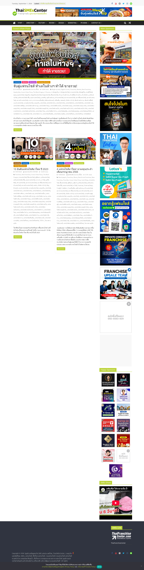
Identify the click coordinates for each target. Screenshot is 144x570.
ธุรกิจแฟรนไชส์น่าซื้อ (24, 97)
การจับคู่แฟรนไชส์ (64, 92)
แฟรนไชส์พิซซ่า (67, 215)
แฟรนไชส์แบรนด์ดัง (59, 114)
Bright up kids (56, 89)
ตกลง (99, 567)
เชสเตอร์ (62, 100)
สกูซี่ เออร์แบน (50, 97)
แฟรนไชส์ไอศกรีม (34, 220)
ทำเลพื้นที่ (72, 95)
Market (25, 82)
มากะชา (38, 180)
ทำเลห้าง (78, 95)
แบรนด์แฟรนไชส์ (28, 103)
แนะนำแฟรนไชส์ (18, 103)
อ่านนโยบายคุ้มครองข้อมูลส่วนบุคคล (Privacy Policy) (58, 567)
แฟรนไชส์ (43, 103)
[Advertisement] (116, 350)
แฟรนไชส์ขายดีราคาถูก (31, 106)
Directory (30, 23)
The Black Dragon (38, 92)
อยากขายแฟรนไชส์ (69, 97)
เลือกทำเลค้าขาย (79, 100)
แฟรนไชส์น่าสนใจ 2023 (66, 108)
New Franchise (86, 89)
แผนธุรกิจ (36, 103)
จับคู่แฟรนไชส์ (46, 95)
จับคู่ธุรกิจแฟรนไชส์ (36, 95)
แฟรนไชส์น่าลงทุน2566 (38, 202)
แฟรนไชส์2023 (70, 103)
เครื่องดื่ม (57, 100)
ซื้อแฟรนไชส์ (54, 95)
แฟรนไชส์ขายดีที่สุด (19, 106)
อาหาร (30, 100)
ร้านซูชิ (59, 188)
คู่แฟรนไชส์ (20, 95)
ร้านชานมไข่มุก (88, 185)
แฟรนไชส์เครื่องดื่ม (48, 114)
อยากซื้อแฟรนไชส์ (81, 97)
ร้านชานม (80, 185)
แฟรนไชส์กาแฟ (88, 103)
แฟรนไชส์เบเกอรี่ (39, 218)
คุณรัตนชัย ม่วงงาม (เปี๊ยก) (31, 89)
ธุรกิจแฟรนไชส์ (45, 177)
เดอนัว (35, 185)
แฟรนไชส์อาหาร (37, 114)
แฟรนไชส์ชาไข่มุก (44, 106)
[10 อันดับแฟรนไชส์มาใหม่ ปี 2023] (32, 138)
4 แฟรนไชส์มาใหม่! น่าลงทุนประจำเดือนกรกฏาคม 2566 (74, 170)
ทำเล (60, 95)
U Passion (47, 92)
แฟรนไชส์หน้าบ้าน (34, 215)
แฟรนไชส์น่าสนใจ (54, 108)
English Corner (65, 89)
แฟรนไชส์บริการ (38, 210)
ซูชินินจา (37, 177)
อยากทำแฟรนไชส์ (84, 191)
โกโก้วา (42, 220)
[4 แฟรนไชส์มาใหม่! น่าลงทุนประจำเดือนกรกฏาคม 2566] (75, 138)
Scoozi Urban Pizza (26, 92)
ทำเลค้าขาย (66, 95)
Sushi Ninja (85, 180)
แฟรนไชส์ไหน (79, 114)
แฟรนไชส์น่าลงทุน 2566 (79, 106)
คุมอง (15, 95)
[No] (141, 566)
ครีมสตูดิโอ (82, 92)
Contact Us (95, 23)
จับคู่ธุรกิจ (27, 95)
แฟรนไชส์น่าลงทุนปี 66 (41, 108)
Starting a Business (43, 82)
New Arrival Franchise (84, 177)
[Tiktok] (120, 4)
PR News (84, 23)
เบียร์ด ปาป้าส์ (70, 100)
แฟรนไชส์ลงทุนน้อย (73, 111)
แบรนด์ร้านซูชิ (88, 193)
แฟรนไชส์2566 (79, 103)
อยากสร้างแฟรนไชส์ (22, 100)
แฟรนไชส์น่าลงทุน (67, 106)
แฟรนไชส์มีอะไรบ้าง (51, 111)
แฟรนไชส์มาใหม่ (40, 111)
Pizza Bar (66, 180)
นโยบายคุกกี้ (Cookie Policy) (87, 567)
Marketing (72, 23)
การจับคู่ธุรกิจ (55, 92)
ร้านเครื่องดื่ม (71, 188)
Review (51, 23)
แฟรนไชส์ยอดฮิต (62, 111)
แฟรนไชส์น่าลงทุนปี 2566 (27, 108)
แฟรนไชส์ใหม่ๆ (70, 114)
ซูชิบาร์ (75, 183)
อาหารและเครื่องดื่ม (38, 100)
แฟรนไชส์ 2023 (50, 103)
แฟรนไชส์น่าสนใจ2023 (75, 212)
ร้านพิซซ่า (64, 188)
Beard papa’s (62, 177)
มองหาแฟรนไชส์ (35, 97)
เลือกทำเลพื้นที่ (88, 100)
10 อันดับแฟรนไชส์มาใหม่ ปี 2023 (30, 169)
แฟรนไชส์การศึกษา (18, 193)
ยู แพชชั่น (43, 97)
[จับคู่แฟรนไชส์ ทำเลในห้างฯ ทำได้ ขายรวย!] (54, 33)
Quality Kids (16, 92)
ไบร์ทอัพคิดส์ (87, 114)
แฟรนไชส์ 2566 (60, 103)
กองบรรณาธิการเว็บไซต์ (31, 172)
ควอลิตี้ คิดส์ (89, 92)
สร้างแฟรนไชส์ (59, 97)
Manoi (75, 177)
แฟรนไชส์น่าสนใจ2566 (28, 111)
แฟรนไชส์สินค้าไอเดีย (22, 215)
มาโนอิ (43, 180)
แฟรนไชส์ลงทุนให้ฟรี (85, 111)
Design (61, 23)
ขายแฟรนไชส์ (74, 92)
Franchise (17, 82)
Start (20, 23)
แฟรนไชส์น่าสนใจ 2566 (80, 108)
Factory (41, 23)
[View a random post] (129, 23)
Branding (17, 163)
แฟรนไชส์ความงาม (41, 196)
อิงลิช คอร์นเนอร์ (49, 100)
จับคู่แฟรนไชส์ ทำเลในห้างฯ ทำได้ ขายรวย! (45, 86)
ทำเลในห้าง (85, 95)
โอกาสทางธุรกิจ (89, 223)
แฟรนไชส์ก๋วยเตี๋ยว (40, 193)
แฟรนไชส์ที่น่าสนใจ (55, 106)
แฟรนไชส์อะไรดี (27, 114)
